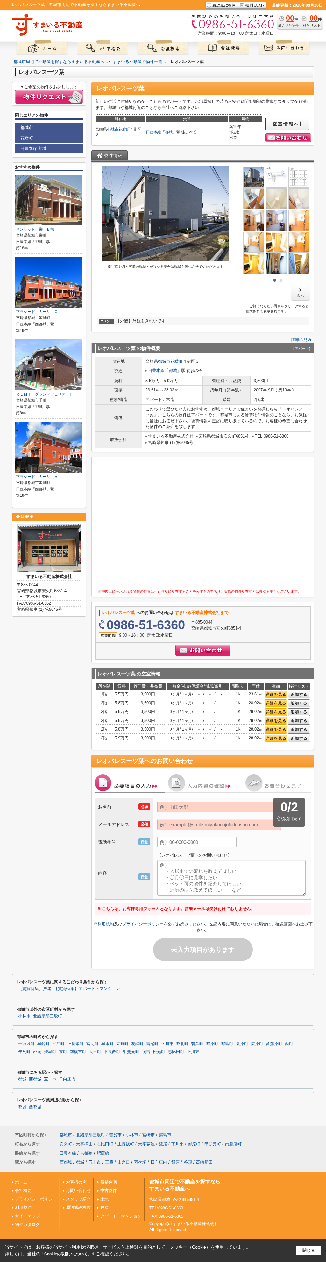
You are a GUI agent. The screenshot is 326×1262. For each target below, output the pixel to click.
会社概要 (23, 1190)
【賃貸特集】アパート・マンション (87, 989)
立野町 (122, 1044)
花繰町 (124, 129)
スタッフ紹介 (78, 1199)
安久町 (66, 1144)
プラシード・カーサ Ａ (37, 476)
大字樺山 (84, 1144)
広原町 (257, 1044)
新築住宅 (108, 1182)
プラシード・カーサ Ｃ (37, 312)
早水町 (107, 1044)
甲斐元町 (131, 1052)
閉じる (308, 1250)
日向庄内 (67, 1079)
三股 (109, 1162)
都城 (169, 132)
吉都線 (86, 1153)
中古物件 (108, 1190)
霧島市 (165, 1134)
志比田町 (176, 1052)
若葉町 (197, 1044)
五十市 (50, 1079)
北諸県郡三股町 (47, 1016)
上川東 (193, 1052)
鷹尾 (163, 1144)
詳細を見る (276, 694)
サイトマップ (27, 1216)
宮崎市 (148, 1134)
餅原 (175, 1162)
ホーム (21, 1182)
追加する (299, 694)
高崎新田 (204, 1162)
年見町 (24, 1052)
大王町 (95, 1052)
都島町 (227, 1044)
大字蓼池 (146, 1144)
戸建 (104, 1207)
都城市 (112, 129)
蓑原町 (242, 1044)
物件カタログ (27, 1224)
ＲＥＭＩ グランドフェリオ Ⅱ (44, 394)
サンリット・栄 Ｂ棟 (35, 229)
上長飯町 (75, 1044)
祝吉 (146, 1052)
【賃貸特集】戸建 (34, 989)
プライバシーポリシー (143, 924)
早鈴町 (43, 1044)
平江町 (58, 1044)
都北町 (182, 1044)
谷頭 (188, 1162)
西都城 (35, 1079)
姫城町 (50, 1052)
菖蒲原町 (274, 1044)
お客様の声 (76, 1182)
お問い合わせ (78, 1190)
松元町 (159, 1052)
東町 (63, 1052)
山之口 (123, 1162)
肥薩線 (103, 1153)
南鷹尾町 (233, 1144)
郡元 (37, 1052)
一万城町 (26, 1044)
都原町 (212, 1044)
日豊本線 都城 (33, 148)
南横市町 (78, 1052)
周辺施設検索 (78, 1207)
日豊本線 (153, 132)
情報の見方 (301, 339)
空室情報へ (286, 123)
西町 (289, 1044)
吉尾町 (152, 1044)
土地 (104, 1199)
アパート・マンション (121, 1216)
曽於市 (115, 1134)
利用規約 (105, 924)
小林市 (24, 1016)
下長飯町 (112, 1052)
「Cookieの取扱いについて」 (65, 1254)
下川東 (167, 1044)
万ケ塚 (140, 1162)
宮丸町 (92, 1044)
